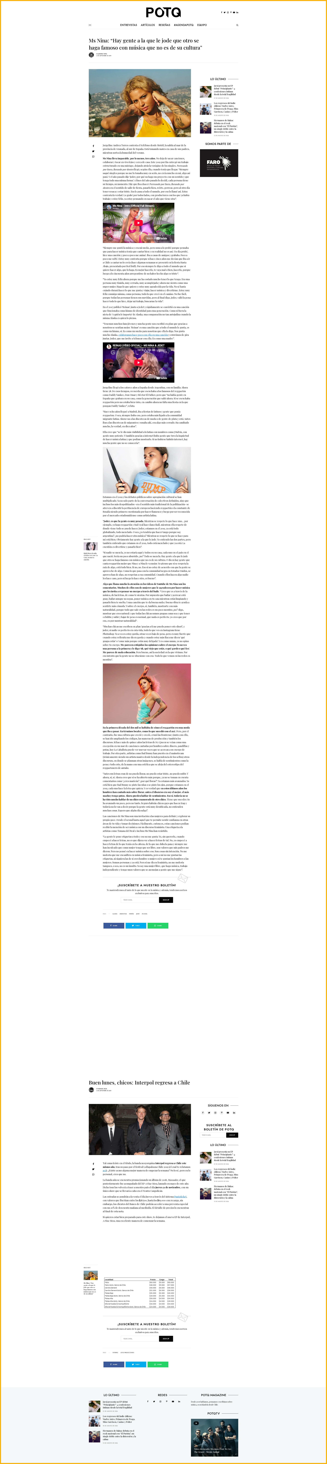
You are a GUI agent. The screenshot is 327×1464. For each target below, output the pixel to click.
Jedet (138, 914)
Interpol (115, 1352)
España (131, 914)
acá (104, 1170)
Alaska (115, 914)
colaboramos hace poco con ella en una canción (143, 334)
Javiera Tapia (102, 54)
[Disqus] (163, 968)
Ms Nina (144, 914)
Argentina (123, 914)
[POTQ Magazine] (163, 12)
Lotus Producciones (127, 1352)
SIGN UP (166, 900)
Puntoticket (180, 1196)
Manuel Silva (102, 1089)
